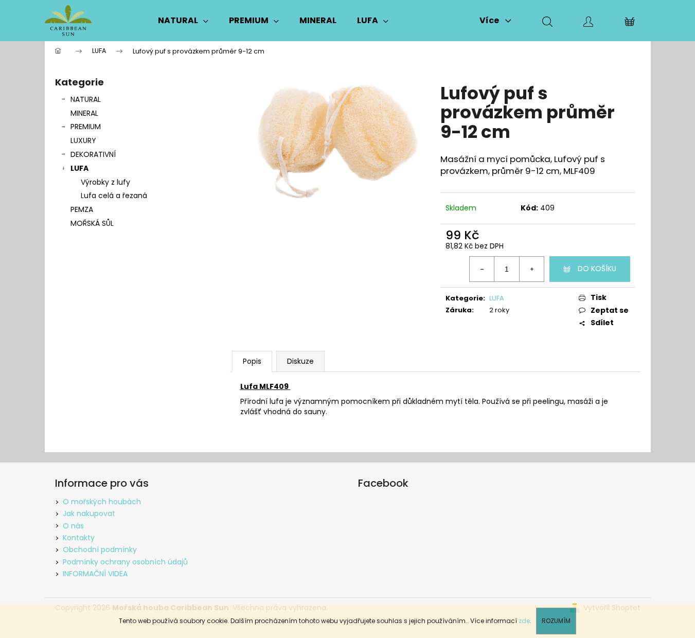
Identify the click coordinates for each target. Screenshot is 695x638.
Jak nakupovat (89, 513)
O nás (73, 526)
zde (524, 620)
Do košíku (597, 268)
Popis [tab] (252, 361)
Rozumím (556, 620)
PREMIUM (85, 126)
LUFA (79, 168)
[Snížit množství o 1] (482, 269)
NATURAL (85, 99)
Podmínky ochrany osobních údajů (125, 562)
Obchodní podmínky (100, 549)
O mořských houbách (102, 502)
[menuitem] (183, 20)
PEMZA (81, 209)
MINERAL (84, 113)
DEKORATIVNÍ (93, 154)
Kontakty (79, 538)
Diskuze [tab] (300, 361)
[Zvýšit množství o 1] (531, 269)
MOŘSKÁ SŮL (92, 223)
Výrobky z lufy (105, 182)
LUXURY (83, 140)
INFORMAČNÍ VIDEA (95, 574)
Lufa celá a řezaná (114, 195)
